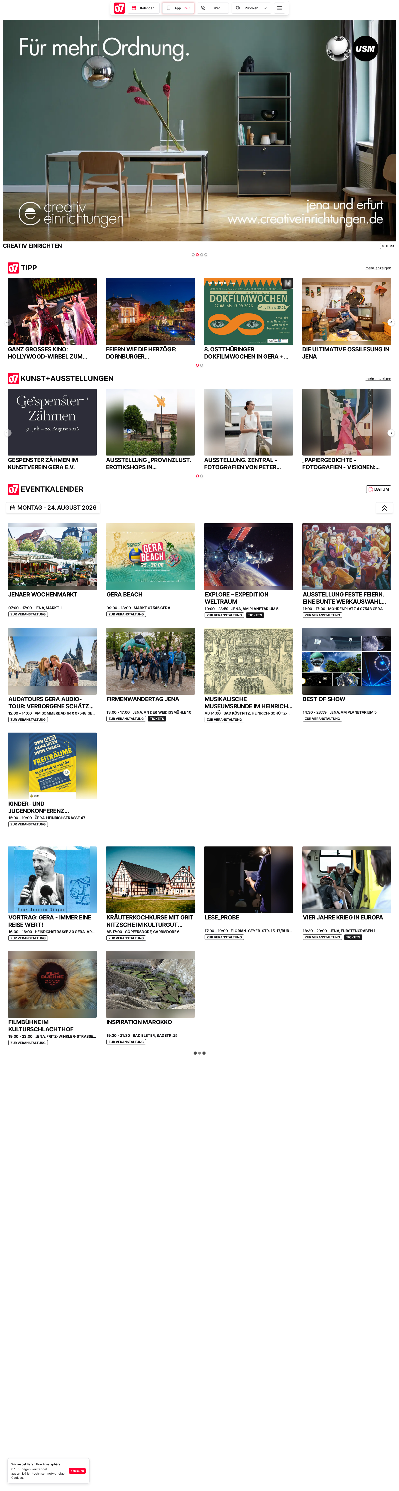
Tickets (255, 615)
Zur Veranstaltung (28, 614)
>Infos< (373, 246)
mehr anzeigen (378, 268)
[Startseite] (119, 8)
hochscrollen (202, 1053)
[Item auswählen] (193, 254)
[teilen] (12, 508)
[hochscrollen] (384, 507)
